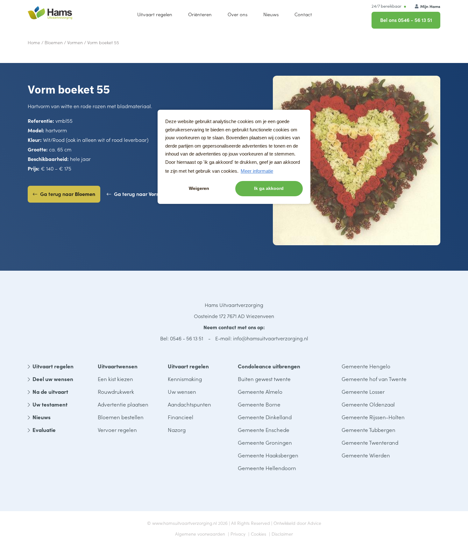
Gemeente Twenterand (370, 442)
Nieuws (41, 417)
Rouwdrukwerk (116, 391)
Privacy (237, 534)
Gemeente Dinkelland (265, 417)
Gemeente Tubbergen (368, 430)
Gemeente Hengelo (366, 366)
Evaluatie (44, 430)
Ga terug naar (67, 193)
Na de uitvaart (50, 391)
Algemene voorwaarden (200, 534)
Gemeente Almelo (260, 391)
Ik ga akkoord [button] (269, 188)
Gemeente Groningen (265, 442)
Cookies (258, 534)
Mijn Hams (429, 6)
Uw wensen (182, 391)
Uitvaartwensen (118, 366)
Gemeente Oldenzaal (368, 404)
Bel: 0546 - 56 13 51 (181, 338)
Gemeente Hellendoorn (267, 468)
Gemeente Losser (363, 391)
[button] (237, 14)
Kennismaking (185, 379)
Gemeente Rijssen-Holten (373, 417)
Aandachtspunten (189, 404)
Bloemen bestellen (121, 417)
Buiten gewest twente (264, 379)
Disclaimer (282, 534)
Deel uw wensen (52, 379)
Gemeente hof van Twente (374, 379)
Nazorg (177, 430)
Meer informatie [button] (257, 171)
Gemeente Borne (259, 404)
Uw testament (49, 404)
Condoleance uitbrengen (269, 366)
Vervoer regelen (117, 430)
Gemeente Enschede (263, 430)
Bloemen (54, 42)
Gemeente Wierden (366, 455)
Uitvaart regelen (53, 366)
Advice (314, 523)
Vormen (75, 42)
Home (34, 42)
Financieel (180, 417)
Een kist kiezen (115, 379)
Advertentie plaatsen (123, 404)
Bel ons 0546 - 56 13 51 (406, 19)
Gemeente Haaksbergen (268, 455)
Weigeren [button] (199, 188)
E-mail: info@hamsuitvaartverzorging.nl (261, 338)
